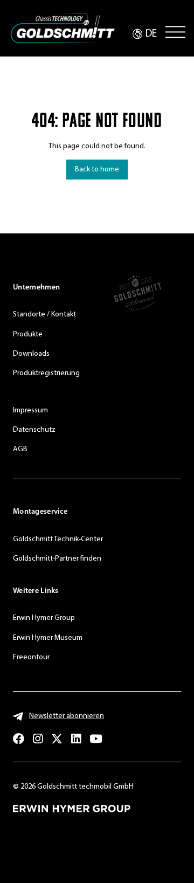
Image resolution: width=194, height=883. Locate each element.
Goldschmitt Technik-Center (58, 539)
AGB (20, 449)
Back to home (97, 169)
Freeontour (31, 657)
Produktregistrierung (46, 373)
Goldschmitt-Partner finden (57, 559)
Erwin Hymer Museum (47, 638)
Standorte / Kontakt (44, 315)
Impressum (30, 410)
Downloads (31, 354)
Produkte (28, 334)
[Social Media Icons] (18, 738)
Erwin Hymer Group (44, 618)
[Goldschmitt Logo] (62, 28)
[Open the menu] (175, 32)
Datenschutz (34, 430)
